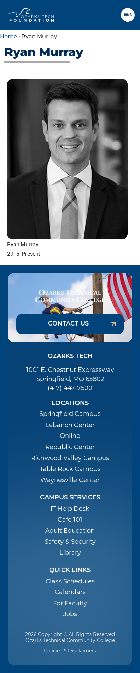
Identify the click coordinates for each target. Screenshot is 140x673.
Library (70, 552)
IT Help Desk (70, 508)
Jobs (70, 614)
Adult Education (70, 530)
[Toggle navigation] (130, 15)
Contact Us (68, 323)
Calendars (70, 592)
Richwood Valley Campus (70, 458)
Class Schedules (70, 581)
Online (70, 436)
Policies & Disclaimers (70, 651)
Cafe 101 (70, 519)
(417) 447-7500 (70, 388)
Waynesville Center (70, 480)
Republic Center (70, 447)
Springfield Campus (70, 414)
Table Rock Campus (70, 469)
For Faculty (70, 603)
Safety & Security (70, 541)
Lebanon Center (70, 425)
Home (8, 36)
